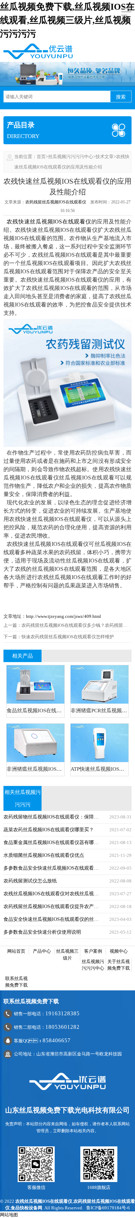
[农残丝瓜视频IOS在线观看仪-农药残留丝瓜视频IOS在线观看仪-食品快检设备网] (38, 50)
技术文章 (105, 156)
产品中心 (42, 951)
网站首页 (16, 951)
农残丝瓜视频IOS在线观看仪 (43, 1201)
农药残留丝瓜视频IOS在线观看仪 (55, 202)
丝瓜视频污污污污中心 (70, 156)
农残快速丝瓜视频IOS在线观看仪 (49, 222)
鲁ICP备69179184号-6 (108, 1207)
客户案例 (93, 951)
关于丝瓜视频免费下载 (118, 965)
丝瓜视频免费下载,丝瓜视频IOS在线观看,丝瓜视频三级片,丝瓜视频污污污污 (67, 20)
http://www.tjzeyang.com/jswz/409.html (63, 616)
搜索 (121, 97)
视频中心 (119, 951)
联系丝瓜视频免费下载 (16, 982)
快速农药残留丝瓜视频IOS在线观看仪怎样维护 (67, 636)
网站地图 (9, 1214)
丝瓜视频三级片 (67, 955)
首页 (41, 156)
